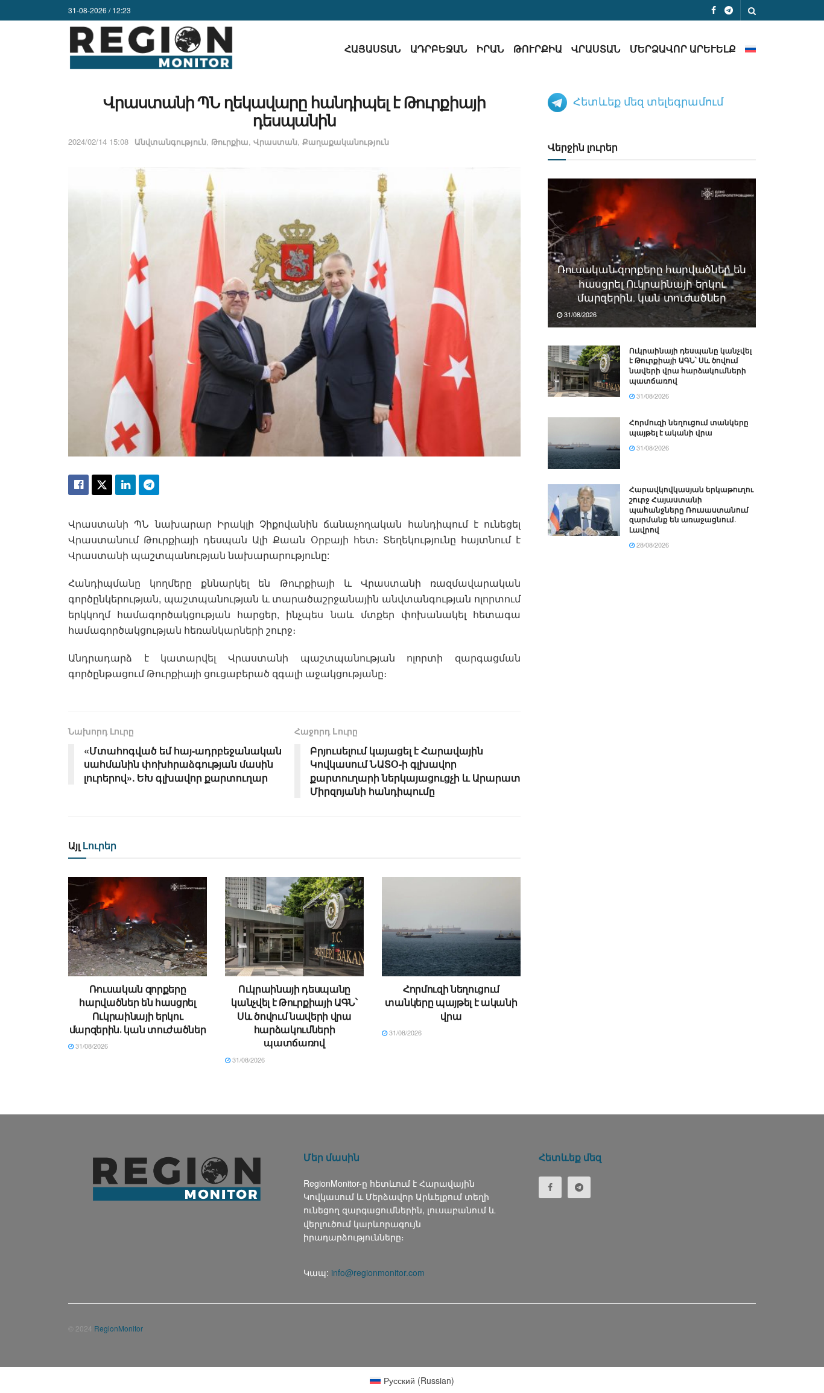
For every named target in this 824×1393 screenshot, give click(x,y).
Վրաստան (596, 48)
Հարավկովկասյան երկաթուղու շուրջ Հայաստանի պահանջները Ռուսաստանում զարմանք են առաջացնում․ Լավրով (691, 509)
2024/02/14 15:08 (98, 141)
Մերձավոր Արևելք (683, 48)
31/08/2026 (91, 1045)
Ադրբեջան (438, 48)
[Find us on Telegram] (728, 10)
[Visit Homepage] (151, 47)
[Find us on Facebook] (713, 10)
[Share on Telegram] (149, 485)
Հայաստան (372, 48)
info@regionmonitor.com (378, 1272)
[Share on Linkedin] (125, 485)
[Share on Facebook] (78, 485)
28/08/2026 (652, 544)
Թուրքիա (537, 48)
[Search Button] (752, 10)
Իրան (490, 48)
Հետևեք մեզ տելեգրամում (648, 101)
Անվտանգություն (170, 141)
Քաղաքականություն (345, 141)
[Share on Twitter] (102, 485)
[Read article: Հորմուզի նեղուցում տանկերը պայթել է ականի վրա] (451, 926)
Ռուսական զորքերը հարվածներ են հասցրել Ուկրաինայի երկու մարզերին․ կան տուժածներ (137, 1009)
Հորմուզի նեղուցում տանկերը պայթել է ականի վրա (451, 1002)
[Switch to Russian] (750, 48)
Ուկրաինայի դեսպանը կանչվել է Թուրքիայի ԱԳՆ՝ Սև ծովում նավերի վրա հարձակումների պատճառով (294, 1016)
